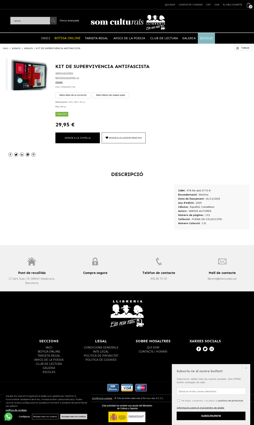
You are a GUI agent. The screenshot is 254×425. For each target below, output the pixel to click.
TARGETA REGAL (97, 38)
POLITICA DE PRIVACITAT (101, 355)
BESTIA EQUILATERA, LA (67, 78)
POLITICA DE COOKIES (101, 359)
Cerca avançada (69, 20)
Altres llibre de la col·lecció (72, 95)
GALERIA (189, 38)
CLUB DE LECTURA (163, 38)
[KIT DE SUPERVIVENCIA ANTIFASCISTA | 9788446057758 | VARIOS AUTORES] (27, 74)
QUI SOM (170, 4)
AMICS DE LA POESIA (129, 38)
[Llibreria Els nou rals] (128, 22)
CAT (208, 4)
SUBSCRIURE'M (211, 415)
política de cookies (16, 410)
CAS (217, 4)
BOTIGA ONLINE (67, 38)
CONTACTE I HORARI (190, 4)
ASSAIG (59, 82)
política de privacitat (230, 400)
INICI (45, 38)
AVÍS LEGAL (101, 351)
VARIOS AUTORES (64, 73)
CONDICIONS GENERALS (101, 347)
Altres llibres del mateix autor (110, 95)
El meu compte (232, 4)
